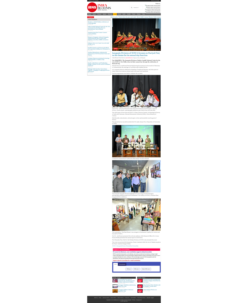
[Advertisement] (99, 131)
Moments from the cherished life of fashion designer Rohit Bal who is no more (151, 281)
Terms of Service (120, 297)
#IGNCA (114, 246)
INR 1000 (136, 269)
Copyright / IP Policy (131, 300)
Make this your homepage (155, 0)
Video (143, 14)
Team (100, 297)
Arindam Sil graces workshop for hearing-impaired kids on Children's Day (99, 59)
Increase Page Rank (124, 301)
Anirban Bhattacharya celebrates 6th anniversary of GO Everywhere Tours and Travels (99, 54)
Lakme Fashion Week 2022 (150, 290)
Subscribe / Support (150, 297)
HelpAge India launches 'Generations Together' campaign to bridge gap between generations (99, 70)
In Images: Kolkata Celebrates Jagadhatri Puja (125, 290)
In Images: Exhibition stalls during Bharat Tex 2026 (127, 285)
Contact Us (127, 297)
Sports (104, 14)
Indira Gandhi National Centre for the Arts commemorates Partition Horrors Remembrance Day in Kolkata (99, 28)
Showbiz (110, 14)
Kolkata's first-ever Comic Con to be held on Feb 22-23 (98, 43)
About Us (96, 297)
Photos (138, 14)
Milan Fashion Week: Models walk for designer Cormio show (151, 285)
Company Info (139, 300)
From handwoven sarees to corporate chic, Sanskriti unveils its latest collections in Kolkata (126, 281)
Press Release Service (141, 297)
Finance (99, 14)
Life (115, 14)
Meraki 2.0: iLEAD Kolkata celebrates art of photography (98, 22)
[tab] (115, 264)
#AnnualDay (135, 246)
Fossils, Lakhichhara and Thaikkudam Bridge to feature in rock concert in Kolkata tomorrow (99, 64)
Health (128, 14)
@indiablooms (129, 58)
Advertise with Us (106, 297)
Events (91, 17)
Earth (124, 14)
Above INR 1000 (146, 269)
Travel (133, 14)
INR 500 (129, 269)
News (94, 14)
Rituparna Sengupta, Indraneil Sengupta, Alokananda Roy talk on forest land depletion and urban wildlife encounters (98, 38)
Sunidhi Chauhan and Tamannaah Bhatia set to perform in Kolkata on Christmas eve (99, 48)
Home (89, 14)
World (119, 14)
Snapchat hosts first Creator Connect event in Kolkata (97, 33)
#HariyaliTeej (129, 246)
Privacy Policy (113, 297)
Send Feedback (133, 297)
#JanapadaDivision (121, 246)
